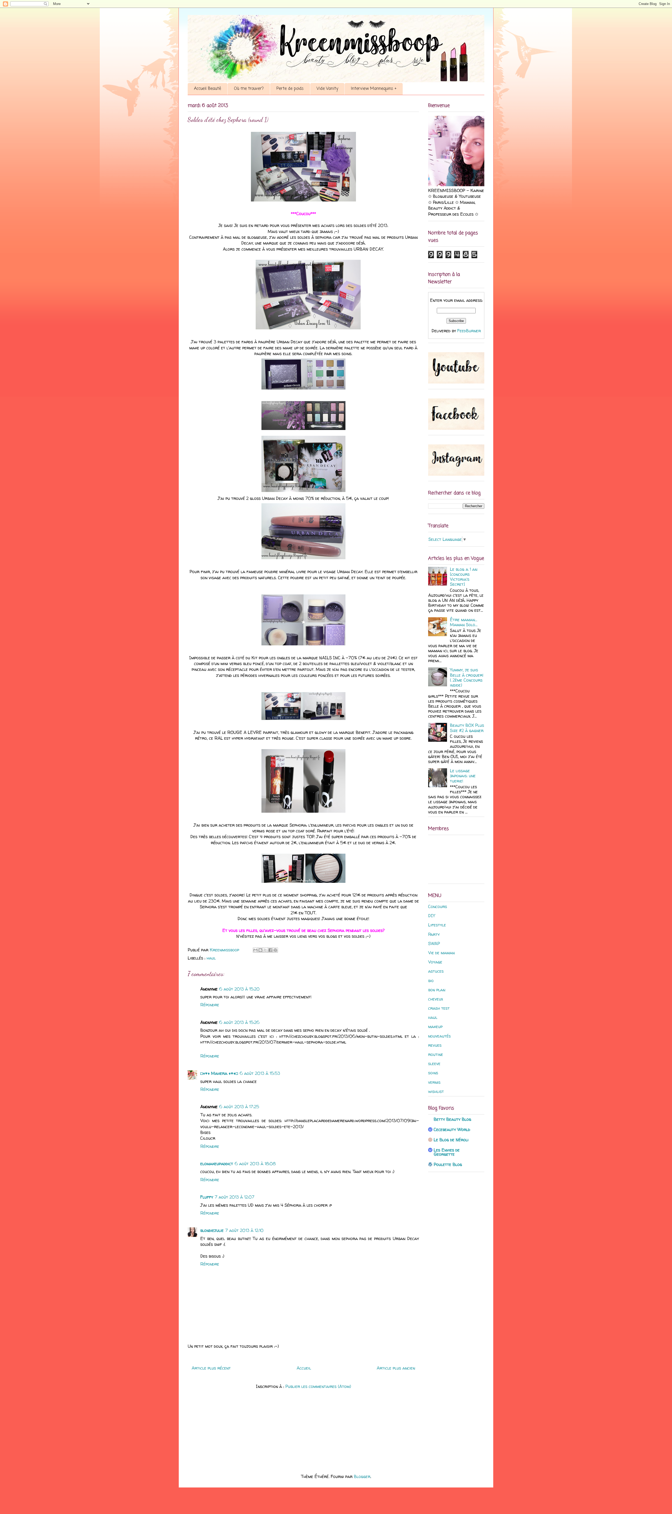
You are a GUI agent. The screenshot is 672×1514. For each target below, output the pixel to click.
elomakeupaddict (216, 1163)
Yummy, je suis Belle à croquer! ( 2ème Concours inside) (467, 677)
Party (434, 934)
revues (435, 1045)
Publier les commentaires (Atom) (318, 1386)
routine (435, 1054)
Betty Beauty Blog (452, 1119)
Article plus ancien (396, 1368)
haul (211, 958)
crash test (439, 1008)
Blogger (362, 1476)
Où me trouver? (249, 89)
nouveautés (439, 1036)
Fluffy (206, 1197)
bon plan (436, 990)
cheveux (435, 999)
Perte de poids (290, 89)
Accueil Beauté (207, 89)
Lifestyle (437, 925)
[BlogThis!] (260, 950)
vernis (434, 1082)
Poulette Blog (448, 1164)
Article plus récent (211, 1368)
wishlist (436, 1091)
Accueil (304, 1368)
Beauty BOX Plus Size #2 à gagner (467, 727)
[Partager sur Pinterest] (275, 950)
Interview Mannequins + (373, 89)
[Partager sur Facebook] (270, 950)
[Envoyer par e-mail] (255, 950)
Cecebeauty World (452, 1129)
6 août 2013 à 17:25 (239, 1106)
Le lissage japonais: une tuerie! (463, 776)
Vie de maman (441, 953)
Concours (437, 906)
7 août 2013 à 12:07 (234, 1197)
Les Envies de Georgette (447, 1152)
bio (431, 980)
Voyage (435, 962)
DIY (431, 916)
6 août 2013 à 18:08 (255, 1163)
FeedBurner (469, 331)
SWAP (434, 943)
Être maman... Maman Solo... (463, 622)
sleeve (434, 1063)
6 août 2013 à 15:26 (239, 1022)
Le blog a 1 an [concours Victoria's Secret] (463, 576)
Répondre (209, 1005)
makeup (435, 1026)
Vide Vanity (327, 89)
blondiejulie (212, 1230)
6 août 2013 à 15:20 (239, 989)
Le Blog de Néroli (451, 1140)
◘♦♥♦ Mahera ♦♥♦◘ (219, 1073)
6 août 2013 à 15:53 (260, 1073)
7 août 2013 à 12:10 (244, 1230)
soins (433, 1073)
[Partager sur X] (265, 950)
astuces (436, 971)
